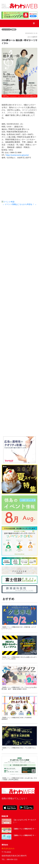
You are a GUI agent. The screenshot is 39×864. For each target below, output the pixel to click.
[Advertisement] (19, 234)
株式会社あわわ (8, 849)
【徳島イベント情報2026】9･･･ (24, 829)
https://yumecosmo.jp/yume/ (17, 155)
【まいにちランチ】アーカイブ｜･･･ (24, 821)
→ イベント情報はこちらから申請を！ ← (19, 204)
